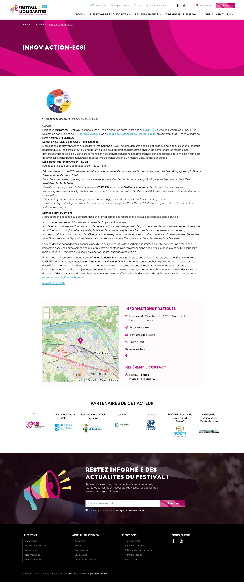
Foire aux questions (135, 545)
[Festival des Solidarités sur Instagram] (184, 5)
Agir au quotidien (218, 14)
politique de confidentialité (129, 510)
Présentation (31, 541)
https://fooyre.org (140, 327)
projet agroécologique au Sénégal (62, 277)
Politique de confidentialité (139, 550)
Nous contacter (133, 541)
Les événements (146, 14)
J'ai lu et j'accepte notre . (116, 510)
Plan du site (131, 559)
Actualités (80, 541)
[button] (80, 340)
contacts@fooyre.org (142, 334)
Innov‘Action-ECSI (53, 283)
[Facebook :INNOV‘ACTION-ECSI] (127, 356)
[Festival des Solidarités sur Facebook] (178, 5)
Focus (80, 14)
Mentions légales (133, 554)
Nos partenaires (33, 559)
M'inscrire (173, 503)
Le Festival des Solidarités (108, 14)
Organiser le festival (181, 14)
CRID (70, 573)
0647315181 (137, 342)
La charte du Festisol (36, 545)
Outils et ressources (85, 559)
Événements (81, 550)
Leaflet (80, 380)
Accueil (26, 24)
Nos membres (32, 554)
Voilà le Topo (100, 573)
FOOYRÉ (148, 129)
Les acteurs (40, 24)
